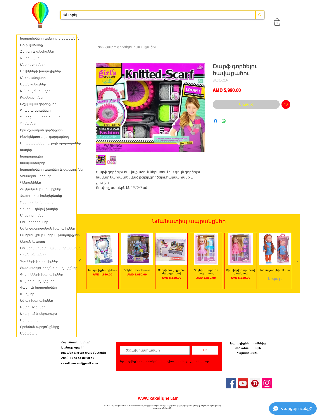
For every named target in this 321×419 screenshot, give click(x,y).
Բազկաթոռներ (32, 97)
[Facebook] (231, 383)
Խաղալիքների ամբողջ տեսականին (48, 38)
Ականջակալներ (33, 84)
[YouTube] (243, 383)
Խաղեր (26, 150)
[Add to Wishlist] (285, 104)
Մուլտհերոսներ (32, 215)
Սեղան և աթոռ (32, 241)
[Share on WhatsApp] (223, 121)
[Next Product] (297, 260)
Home (99, 47)
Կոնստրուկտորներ (35, 176)
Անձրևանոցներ (33, 78)
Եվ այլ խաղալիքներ (36, 300)
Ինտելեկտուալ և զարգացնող (44, 137)
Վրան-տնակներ (33, 254)
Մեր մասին (29, 320)
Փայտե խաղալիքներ (37, 281)
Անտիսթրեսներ (32, 64)
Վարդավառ (30, 58)
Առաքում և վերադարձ (38, 313)
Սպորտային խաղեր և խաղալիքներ (48, 235)
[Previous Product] (80, 260)
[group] (188, 260)
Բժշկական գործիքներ (38, 104)
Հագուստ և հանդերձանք (41, 195)
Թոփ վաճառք (31, 45)
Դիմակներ (28, 123)
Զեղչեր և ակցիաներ (37, 51)
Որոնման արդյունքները (39, 327)
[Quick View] (102, 249)
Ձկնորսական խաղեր (37, 202)
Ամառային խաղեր (35, 91)
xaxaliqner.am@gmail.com (79, 363)
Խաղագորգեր (31, 156)
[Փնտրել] (259, 15)
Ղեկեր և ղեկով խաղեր (39, 209)
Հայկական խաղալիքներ (40, 189)
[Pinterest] (255, 383)
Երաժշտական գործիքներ (41, 130)
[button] (277, 22)
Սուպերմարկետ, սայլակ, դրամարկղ (48, 248)
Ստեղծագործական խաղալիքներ (47, 228)
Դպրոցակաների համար (40, 117)
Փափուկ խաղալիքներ (38, 287)
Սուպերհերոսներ (34, 222)
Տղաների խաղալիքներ (39, 261)
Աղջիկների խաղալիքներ (40, 71)
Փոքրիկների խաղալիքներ (41, 274)
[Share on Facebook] (215, 121)
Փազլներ (27, 294)
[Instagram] (267, 383)
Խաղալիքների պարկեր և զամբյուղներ (48, 169)
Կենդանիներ (30, 182)
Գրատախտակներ (35, 110)
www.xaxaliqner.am (158, 398)
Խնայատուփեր (32, 163)
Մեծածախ (29, 333)
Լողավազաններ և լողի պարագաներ (48, 143)
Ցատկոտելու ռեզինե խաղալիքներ (48, 268)
